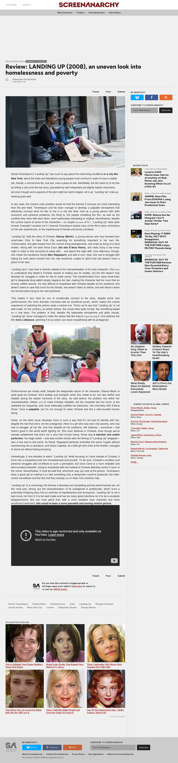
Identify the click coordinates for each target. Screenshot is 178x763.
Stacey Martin (88, 607)
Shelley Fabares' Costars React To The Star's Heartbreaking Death (162, 352)
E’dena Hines (39, 604)
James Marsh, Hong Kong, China (146, 435)
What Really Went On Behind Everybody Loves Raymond (140, 387)
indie (72, 604)
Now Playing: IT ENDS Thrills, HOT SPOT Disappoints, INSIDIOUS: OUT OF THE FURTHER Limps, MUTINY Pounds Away (158, 241)
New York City (34, 607)
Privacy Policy (78, 754)
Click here (76, 586)
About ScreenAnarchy (32, 754)
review (50, 607)
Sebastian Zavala (67, 607)
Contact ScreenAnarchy (57, 754)
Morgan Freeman (104, 604)
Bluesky (33, 747)
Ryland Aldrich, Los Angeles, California (149, 448)
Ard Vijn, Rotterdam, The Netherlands (149, 421)
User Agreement (95, 754)
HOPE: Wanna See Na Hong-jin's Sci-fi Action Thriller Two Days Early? (157, 219)
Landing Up (85, 604)
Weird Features (64, 13)
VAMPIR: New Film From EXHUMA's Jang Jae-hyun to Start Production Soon (158, 201)
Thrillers (80, 13)
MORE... (134, 462)
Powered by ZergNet (117, 717)
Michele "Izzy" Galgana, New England (148, 442)
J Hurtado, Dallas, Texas (142, 428)
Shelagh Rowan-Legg (141, 455)
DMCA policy (60, 589)
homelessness (57, 604)
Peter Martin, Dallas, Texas (143, 408)
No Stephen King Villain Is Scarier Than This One (139, 351)
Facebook (53, 747)
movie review (15, 607)
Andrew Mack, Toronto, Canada (146, 414)
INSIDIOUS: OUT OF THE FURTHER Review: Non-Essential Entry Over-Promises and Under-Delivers (158, 265)
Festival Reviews (97, 13)
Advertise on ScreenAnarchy (120, 754)
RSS (74, 747)
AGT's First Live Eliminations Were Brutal (161, 386)
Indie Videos (115, 13)
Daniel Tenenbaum (18, 604)
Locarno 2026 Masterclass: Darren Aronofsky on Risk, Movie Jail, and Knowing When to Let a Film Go (158, 179)
